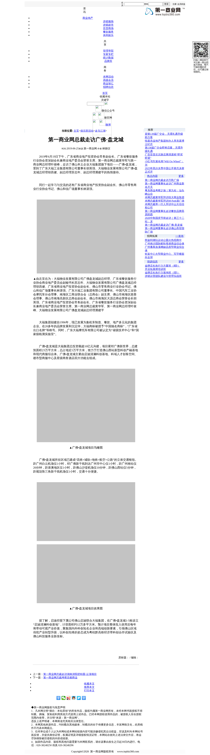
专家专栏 (108, 54)
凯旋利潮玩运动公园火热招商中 (163, 240)
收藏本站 (105, 96)
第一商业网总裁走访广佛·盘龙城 (163, 224)
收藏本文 (89, 683)
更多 (181, 176)
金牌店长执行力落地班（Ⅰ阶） (162, 272)
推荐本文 (89, 687)
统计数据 (108, 57)
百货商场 (108, 28)
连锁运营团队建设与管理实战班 (163, 276)
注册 (175, 4)
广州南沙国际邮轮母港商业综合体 (164, 243)
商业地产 (88, 18)
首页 (105, 93)
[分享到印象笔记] (84, 698)
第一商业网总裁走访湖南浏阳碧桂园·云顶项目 (70, 674)
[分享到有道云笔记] (79, 698)
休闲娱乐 (108, 35)
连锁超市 (108, 24)
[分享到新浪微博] (69, 698)
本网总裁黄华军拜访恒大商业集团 (164, 197)
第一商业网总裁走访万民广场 (162, 180)
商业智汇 (108, 83)
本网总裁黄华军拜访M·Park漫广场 (164, 200)
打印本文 (89, 690)
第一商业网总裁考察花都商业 (60, 677)
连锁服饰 (108, 21)
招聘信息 (108, 87)
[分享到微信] (64, 698)
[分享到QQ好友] (74, 698)
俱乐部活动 (87, 130)
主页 (76, 130)
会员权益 (181, 4)
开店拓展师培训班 (155, 269)
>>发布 (179, 236)
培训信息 (152, 261)
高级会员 (108, 80)
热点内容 (152, 176)
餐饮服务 (108, 31)
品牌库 (108, 61)
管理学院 (108, 50)
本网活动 (108, 76)
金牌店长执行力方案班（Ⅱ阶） (162, 265)
